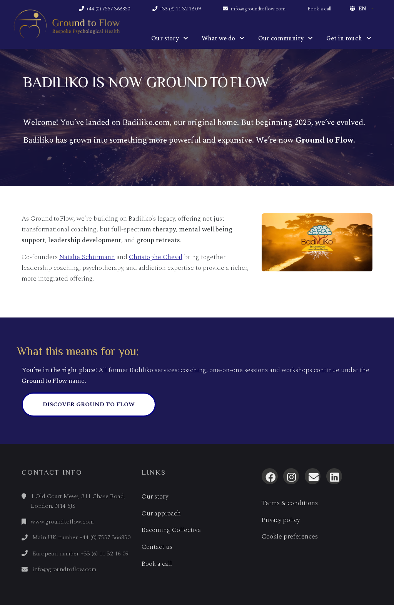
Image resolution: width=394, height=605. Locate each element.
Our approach (161, 514)
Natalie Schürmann (87, 257)
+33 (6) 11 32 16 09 (180, 9)
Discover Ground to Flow (89, 404)
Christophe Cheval (155, 257)
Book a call (319, 9)
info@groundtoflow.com (257, 9)
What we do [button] (218, 38)
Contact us (157, 547)
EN (362, 9)
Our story (155, 497)
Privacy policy (281, 520)
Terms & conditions (290, 503)
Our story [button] (165, 38)
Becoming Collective (171, 530)
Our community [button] (281, 38)
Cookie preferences (290, 537)
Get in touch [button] (344, 38)
